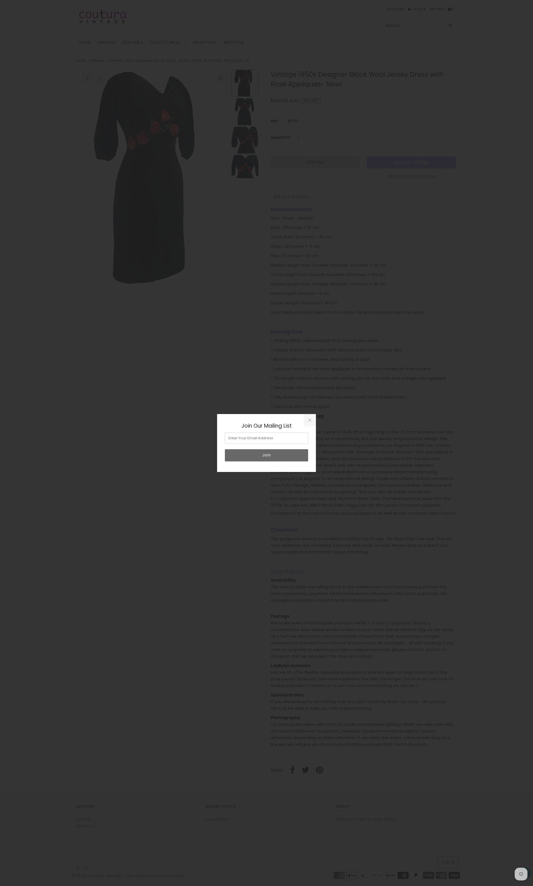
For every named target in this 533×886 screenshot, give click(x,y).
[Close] (310, 420)
